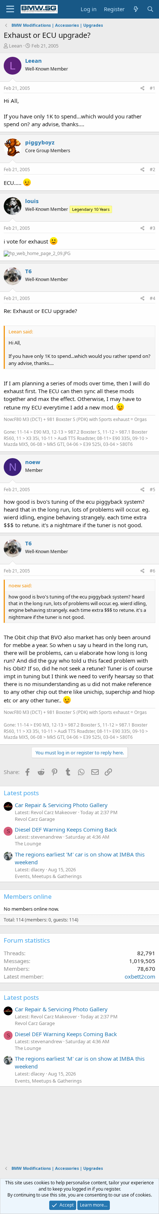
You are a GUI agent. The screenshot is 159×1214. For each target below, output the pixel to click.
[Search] (150, 9)
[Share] (142, 88)
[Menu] (10, 9)
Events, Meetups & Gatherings (48, 876)
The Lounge (28, 843)
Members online (28, 896)
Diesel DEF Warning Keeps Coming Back (66, 829)
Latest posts (21, 793)
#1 (152, 88)
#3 (152, 228)
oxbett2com (140, 976)
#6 (152, 571)
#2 (152, 169)
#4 (152, 298)
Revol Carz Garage (35, 819)
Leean (15, 45)
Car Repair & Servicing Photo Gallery (61, 805)
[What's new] (135, 9)
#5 (152, 489)
